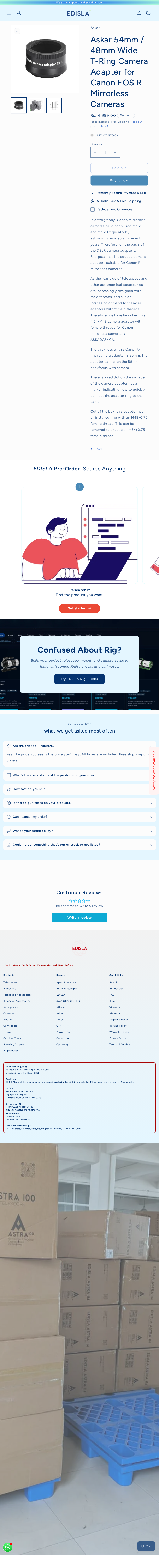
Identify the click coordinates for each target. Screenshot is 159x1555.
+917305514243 (14, 1069)
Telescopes (10, 982)
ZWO (59, 1019)
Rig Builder (116, 988)
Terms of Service (119, 1044)
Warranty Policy (119, 1032)
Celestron (62, 1038)
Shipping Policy (118, 1019)
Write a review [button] (79, 917)
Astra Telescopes (67, 988)
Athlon (60, 1007)
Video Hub (116, 1007)
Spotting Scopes (13, 1044)
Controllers (10, 1025)
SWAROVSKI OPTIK (68, 1001)
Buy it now (119, 180)
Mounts (8, 1019)
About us (115, 1013)
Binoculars (9, 988)
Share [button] (99, 449)
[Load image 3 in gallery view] (54, 105)
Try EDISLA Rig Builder (79, 679)
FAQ (112, 994)
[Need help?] (7, 1547)
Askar (59, 1013)
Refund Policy (117, 1025)
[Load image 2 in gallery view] (36, 105)
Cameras (8, 1013)
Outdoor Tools (12, 1038)
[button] (9, 13)
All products (11, 1050)
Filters (7, 1032)
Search (113, 982)
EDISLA (60, 994)
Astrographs (11, 1007)
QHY (59, 1025)
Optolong (62, 1044)
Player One (63, 1032)
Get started (77, 608)
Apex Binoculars (66, 982)
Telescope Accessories (17, 994)
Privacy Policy (117, 1038)
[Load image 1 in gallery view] (18, 105)
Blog (112, 1001)
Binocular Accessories (17, 1001)
